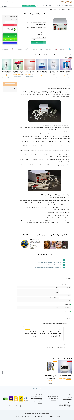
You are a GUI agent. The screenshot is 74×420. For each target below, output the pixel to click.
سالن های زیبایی (55, 289)
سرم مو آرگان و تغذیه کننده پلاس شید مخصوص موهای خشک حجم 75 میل (50, 377)
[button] (45, 260)
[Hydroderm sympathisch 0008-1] (60, 23)
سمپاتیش (43, 19)
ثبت (37, 42)
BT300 (57, 300)
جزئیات (50, 383)
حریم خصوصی (54, 401)
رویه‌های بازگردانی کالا (52, 398)
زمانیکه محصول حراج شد (40, 36)
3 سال (57, 295)
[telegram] (14, 406)
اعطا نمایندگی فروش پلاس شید (36, 396)
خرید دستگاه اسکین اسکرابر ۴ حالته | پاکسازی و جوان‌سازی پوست (6, 73)
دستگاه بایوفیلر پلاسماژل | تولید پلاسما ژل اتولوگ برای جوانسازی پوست (42, 73)
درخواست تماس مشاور (40, 37)
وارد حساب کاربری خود (53, 347)
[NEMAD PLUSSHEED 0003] (15, 395)
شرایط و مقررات (53, 400)
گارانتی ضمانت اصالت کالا (54, 297)
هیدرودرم (64, 91)
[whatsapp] (16, 406)
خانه (71, 9)
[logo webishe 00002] (37, 419)
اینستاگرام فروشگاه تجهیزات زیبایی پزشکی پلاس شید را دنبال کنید (44, 235)
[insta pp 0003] (45, 239)
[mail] (12, 406)
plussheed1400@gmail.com (66, 401)
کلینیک (57, 292)
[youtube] (18, 406)
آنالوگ (57, 307)
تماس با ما (40, 403)
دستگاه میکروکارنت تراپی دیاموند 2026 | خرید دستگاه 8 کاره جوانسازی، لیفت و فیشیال (54, 73)
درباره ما (40, 405)
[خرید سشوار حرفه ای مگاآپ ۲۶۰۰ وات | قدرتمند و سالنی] (18, 64)
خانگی (57, 287)
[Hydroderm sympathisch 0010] (44, 100)
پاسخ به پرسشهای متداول (52, 396)
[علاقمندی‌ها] (2, 5)
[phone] (9, 406)
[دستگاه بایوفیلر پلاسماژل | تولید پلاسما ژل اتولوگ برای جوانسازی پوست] (41, 64)
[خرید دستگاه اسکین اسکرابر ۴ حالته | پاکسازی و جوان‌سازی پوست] (6, 64)
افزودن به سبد (8, 24)
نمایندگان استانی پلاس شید (37, 401)
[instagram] (20, 406)
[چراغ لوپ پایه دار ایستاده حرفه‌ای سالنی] (29, 64)
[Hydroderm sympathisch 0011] (44, 170)
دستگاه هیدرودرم (68, 9)
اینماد (50, 416)
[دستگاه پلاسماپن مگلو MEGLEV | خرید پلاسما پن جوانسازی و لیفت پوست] (65, 64)
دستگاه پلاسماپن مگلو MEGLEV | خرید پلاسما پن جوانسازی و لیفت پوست (65, 73)
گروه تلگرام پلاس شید (67, 399)
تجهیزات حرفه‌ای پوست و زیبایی (41, 12)
